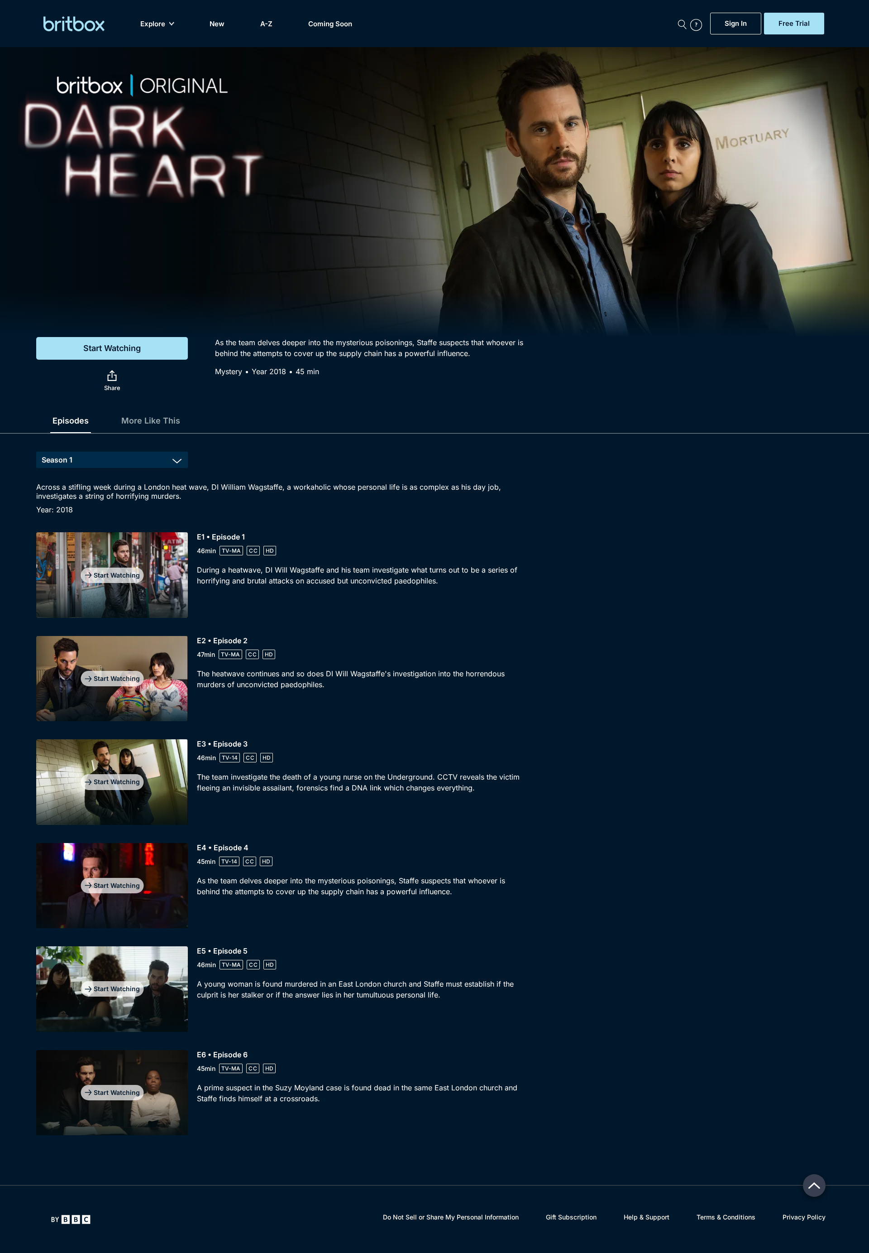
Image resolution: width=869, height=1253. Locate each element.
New (217, 23)
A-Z (266, 23)
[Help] (698, 23)
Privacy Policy (804, 1217)
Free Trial (794, 23)
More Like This (150, 420)
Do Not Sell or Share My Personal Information (451, 1217)
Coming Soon (330, 23)
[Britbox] (74, 23)
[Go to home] (70, 1219)
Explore (152, 23)
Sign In (736, 23)
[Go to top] (814, 1185)
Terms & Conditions (726, 1217)
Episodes (71, 420)
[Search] (682, 23)
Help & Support (646, 1217)
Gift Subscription (571, 1217)
